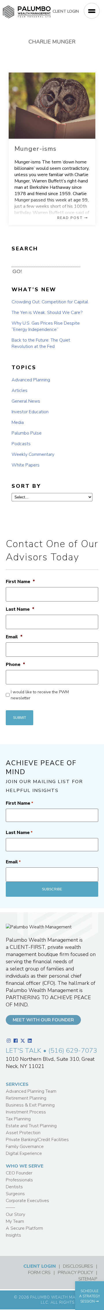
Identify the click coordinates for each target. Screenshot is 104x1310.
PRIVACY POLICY (75, 1272)
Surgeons (15, 1194)
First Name (20, 582)
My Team (15, 1221)
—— (10, 1207)
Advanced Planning (31, 380)
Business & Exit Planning (30, 1105)
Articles (19, 390)
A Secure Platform (24, 1228)
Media (18, 422)
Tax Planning (18, 1119)
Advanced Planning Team (31, 1091)
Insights (13, 1235)
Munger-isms (35, 148)
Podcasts (21, 444)
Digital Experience (24, 1153)
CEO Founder (19, 1173)
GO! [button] (17, 271)
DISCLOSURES (78, 1266)
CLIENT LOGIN (66, 11)
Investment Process (26, 1112)
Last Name (20, 609)
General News (26, 401)
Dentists (14, 1187)
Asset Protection (23, 1133)
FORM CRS (39, 1272)
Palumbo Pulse (27, 433)
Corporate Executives (27, 1200)
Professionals (19, 1180)
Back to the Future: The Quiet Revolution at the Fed (41, 343)
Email (14, 637)
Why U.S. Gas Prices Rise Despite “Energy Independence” (46, 326)
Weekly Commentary (33, 454)
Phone (15, 665)
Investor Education (30, 412)
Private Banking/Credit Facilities (37, 1139)
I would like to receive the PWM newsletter (40, 695)
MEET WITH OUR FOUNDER (43, 1020)
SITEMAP (87, 1279)
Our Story (15, 1214)
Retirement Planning (26, 1098)
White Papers (26, 465)
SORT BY (26, 486)
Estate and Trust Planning (31, 1126)
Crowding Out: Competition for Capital (50, 302)
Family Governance (25, 1146)
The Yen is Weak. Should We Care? (47, 312)
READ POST (70, 218)
